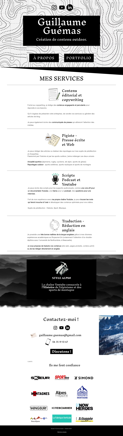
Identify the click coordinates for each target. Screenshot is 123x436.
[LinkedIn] (69, 7)
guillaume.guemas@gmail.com (60, 335)
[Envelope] (33, 335)
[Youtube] (62, 7)
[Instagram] (54, 7)
